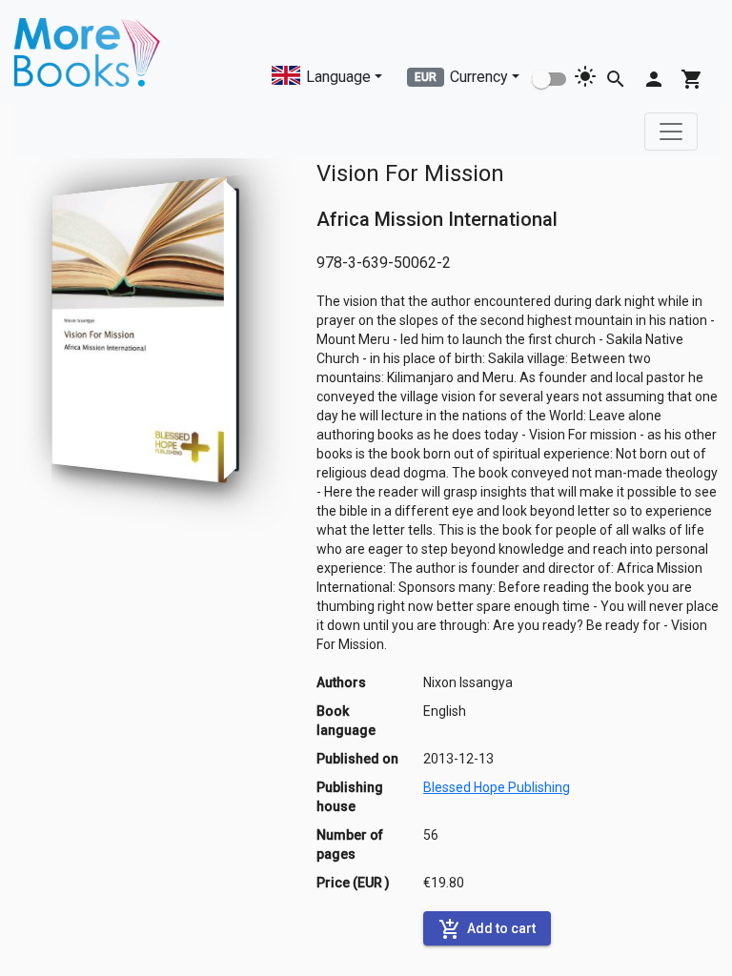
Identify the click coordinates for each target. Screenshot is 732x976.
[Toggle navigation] (671, 131)
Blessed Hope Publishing (496, 787)
